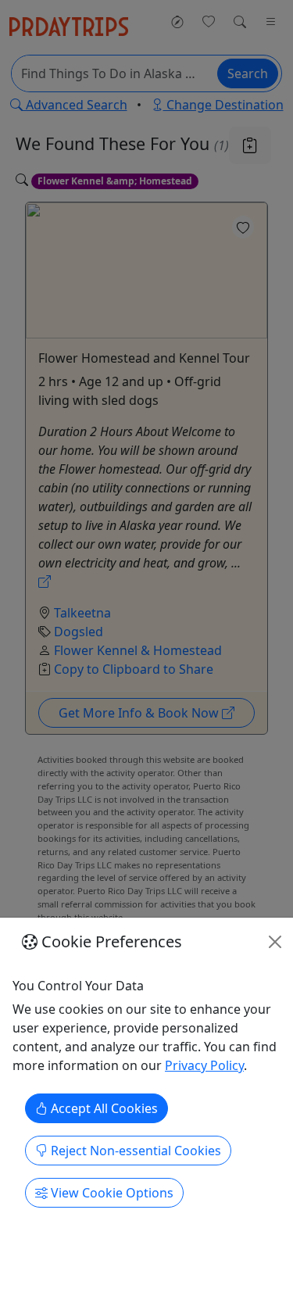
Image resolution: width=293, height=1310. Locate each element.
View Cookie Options (110, 1192)
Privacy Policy (204, 1065)
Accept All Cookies (103, 1108)
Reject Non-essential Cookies (134, 1150)
